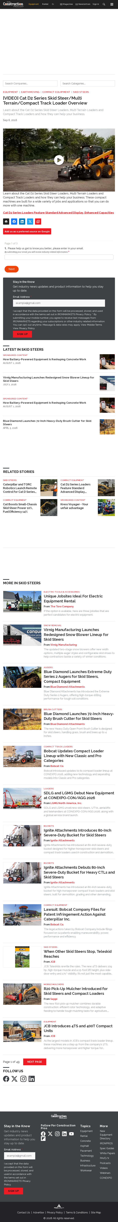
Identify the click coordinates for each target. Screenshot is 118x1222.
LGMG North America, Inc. (66, 803)
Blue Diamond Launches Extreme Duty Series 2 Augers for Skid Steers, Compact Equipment (78, 676)
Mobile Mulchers (54, 984)
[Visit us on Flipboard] (43, 1138)
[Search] (104, 4)
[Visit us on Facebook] (6, 1078)
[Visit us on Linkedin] (32, 1078)
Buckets (49, 826)
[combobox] (30, 83)
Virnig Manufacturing (63, 644)
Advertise (38, 1212)
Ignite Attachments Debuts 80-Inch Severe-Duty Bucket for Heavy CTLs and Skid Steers (79, 872)
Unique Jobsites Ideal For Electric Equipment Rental (73, 598)
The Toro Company (62, 606)
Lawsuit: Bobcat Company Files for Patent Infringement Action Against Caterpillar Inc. (75, 914)
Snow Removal (52, 625)
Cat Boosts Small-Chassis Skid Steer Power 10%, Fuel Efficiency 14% (20, 508)
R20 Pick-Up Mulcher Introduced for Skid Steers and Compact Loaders (76, 991)
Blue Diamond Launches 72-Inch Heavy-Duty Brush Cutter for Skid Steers (47, 422)
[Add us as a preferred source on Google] (38, 221)
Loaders (49, 789)
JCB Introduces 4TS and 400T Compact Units (78, 1028)
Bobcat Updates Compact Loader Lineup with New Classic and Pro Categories (74, 756)
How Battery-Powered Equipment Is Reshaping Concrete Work (44, 359)
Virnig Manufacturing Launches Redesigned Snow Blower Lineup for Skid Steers (48, 379)
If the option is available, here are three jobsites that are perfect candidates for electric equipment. (76, 612)
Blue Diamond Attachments (67, 686)
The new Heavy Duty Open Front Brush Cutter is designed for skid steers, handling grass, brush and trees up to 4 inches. (78, 732)
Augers (48, 667)
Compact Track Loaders (58, 747)
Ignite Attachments (62, 840)
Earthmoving (30, 92)
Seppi (53, 999)
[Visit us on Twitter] (14, 1078)
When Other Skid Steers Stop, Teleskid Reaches (78, 953)
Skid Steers (81, 92)
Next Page (34, 1061)
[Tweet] (30, 221)
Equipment (10, 92)
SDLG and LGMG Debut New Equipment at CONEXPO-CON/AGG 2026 (79, 795)
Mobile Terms (94, 324)
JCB (52, 961)
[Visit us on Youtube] (71, 1133)
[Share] (14, 221)
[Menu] (112, 4)
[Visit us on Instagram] (23, 1078)
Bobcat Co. (57, 766)
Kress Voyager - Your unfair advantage (74, 506)
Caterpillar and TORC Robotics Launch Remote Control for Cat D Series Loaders (20, 488)
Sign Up (22, 334)
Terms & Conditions (77, 1212)
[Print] (6, 221)
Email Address (22, 297)
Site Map (96, 1212)
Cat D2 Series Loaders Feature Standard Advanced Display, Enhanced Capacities (58, 212)
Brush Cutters (53, 709)
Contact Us (23, 1212)
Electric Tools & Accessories (61, 592)
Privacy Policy (27, 328)
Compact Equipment (56, 92)
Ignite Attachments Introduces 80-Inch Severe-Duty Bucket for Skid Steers (77, 832)
